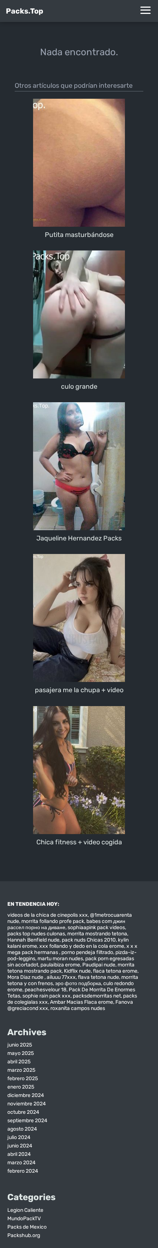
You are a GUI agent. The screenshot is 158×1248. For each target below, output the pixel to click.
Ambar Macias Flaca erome (81, 1002)
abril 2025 (18, 1062)
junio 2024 (19, 1146)
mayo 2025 (20, 1053)
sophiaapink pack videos (96, 927)
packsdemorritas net (97, 996)
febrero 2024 (22, 1171)
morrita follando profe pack (52, 921)
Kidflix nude (77, 971)
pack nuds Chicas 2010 (89, 940)
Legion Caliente (25, 1210)
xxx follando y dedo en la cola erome (81, 946)
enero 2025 (20, 1087)
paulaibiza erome (60, 965)
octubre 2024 (23, 1112)
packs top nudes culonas (36, 934)
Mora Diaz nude (25, 977)
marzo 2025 (21, 1070)
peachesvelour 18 (46, 990)
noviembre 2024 (26, 1104)
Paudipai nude (98, 965)
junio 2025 (19, 1045)
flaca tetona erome (115, 971)
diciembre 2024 (25, 1095)
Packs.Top (24, 11)
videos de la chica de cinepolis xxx (47, 915)
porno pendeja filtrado (87, 952)
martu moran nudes (60, 958)
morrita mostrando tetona (97, 934)
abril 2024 (19, 1154)
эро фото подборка (78, 983)
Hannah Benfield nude (33, 940)
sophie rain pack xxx (46, 996)
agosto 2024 (22, 1129)
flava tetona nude (98, 977)
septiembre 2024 (27, 1120)
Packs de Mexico (27, 1227)
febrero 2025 (22, 1078)
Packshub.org (23, 1235)
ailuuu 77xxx (61, 977)
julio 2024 (18, 1137)
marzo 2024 (21, 1163)
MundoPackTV (24, 1218)
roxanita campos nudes (77, 1008)
